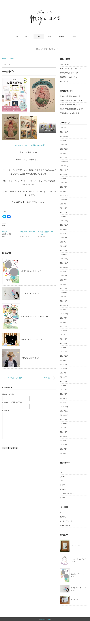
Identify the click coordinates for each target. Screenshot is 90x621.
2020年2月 (63, 297)
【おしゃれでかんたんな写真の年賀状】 (29, 145)
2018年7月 (63, 377)
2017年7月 (63, 428)
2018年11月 (64, 360)
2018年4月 (63, 390)
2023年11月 (64, 166)
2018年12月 (64, 356)
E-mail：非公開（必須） (12, 402)
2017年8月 (63, 424)
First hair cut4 (64, 64)
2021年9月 (63, 229)
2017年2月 (63, 449)
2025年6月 (63, 140)
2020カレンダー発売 (15, 378)
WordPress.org (65, 525)
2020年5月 (63, 288)
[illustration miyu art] (45, 10)
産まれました (64, 113)
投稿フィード (64, 517)
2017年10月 (64, 415)
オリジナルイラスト (67, 493)
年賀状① (12, 58)
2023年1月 (63, 191)
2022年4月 (63, 208)
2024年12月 (64, 149)
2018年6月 (63, 381)
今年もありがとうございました (32, 339)
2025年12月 (64, 132)
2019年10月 (64, 314)
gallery (61, 36)
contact (74, 36)
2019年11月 (64, 309)
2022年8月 (63, 200)
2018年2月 (63, 398)
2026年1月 (63, 128)
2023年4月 (63, 183)
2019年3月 (63, 343)
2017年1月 (63, 453)
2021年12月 (64, 221)
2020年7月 (63, 280)
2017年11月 (64, 411)
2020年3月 (63, 293)
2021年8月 (63, 233)
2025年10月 (64, 136)
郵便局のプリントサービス (31, 271)
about (27, 36)
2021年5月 (63, 242)
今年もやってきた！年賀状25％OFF (34, 316)
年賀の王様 (6, 232)
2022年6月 (63, 204)
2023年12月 (64, 162)
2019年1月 (63, 352)
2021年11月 (64, 225)
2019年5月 (63, 335)
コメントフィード (66, 521)
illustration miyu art (45, 619)
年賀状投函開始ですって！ (31, 358)
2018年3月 (63, 394)
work (49, 36)
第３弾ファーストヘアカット (32, 293)
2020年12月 (64, 259)
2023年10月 (64, 170)
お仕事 (44, 49)
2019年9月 (63, 318)
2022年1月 (63, 216)
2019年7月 (63, 326)
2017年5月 (63, 436)
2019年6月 (63, 331)
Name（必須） (8, 394)
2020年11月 (64, 263)
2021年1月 (63, 255)
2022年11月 (64, 195)
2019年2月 (63, 347)
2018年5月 (63, 385)
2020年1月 (63, 301)
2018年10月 (64, 364)
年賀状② (47, 378)
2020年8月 (63, 276)
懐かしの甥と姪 (65, 96)
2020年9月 (63, 271)
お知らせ (53, 49)
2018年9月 (63, 369)
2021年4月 (63, 246)
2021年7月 (63, 238)
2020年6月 (63, 284)
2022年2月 (63, 212)
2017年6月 (63, 432)
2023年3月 (63, 187)
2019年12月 (64, 305)
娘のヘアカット (65, 81)
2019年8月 (63, 322)
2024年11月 (64, 153)
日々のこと (64, 498)
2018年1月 (63, 402)
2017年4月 (63, 440)
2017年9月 (63, 419)
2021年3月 (63, 250)
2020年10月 (64, 267)
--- (34, 49)
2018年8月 (63, 373)
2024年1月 (63, 157)
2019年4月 (63, 339)
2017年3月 (63, 445)
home (16, 36)
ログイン (63, 512)
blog (38, 36)
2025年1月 (63, 145)
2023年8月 (63, 174)
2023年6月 (63, 178)
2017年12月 (64, 407)
